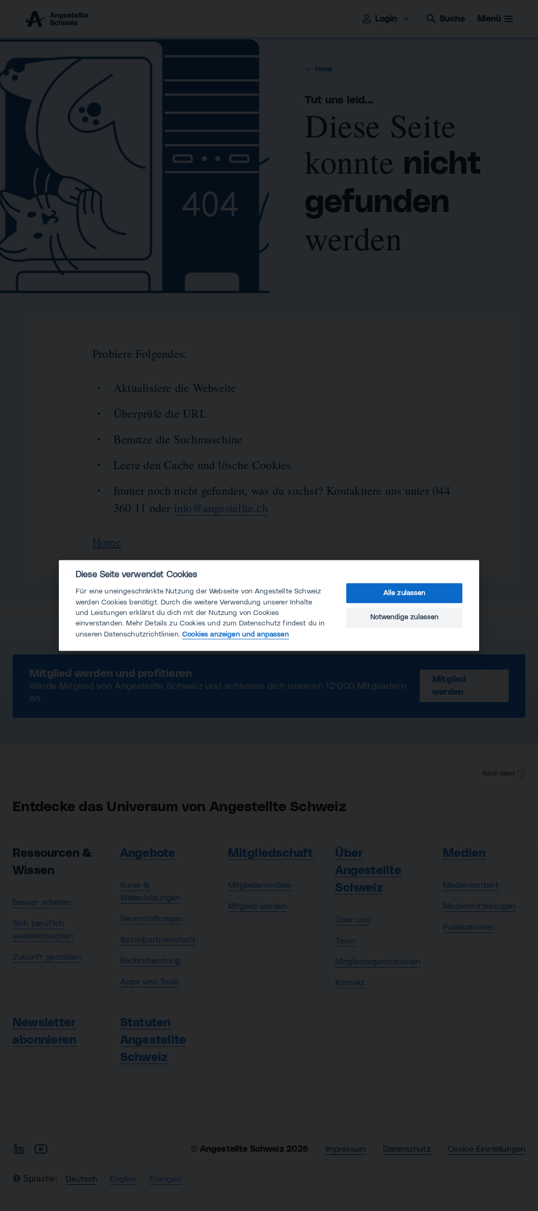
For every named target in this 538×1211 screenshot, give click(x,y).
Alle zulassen (405, 593)
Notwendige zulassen (404, 617)
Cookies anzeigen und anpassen (235, 634)
